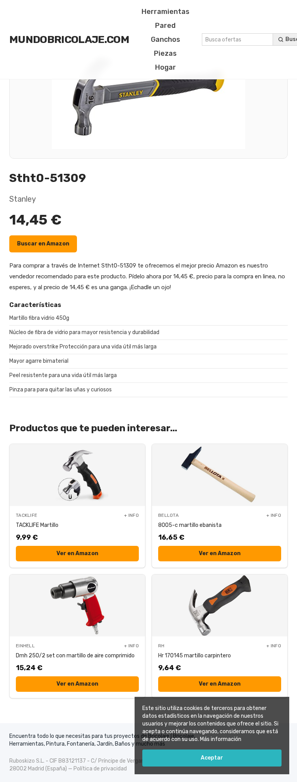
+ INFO (131, 515)
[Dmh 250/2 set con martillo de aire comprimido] (77, 605)
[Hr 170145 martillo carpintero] (219, 605)
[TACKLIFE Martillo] (77, 475)
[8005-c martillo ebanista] (219, 475)
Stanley (22, 199)
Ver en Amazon (77, 553)
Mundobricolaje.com (69, 39)
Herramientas (165, 11)
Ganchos (165, 39)
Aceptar (212, 758)
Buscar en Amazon (43, 243)
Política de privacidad (100, 768)
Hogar (165, 67)
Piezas (165, 53)
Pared (165, 25)
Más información (220, 739)
